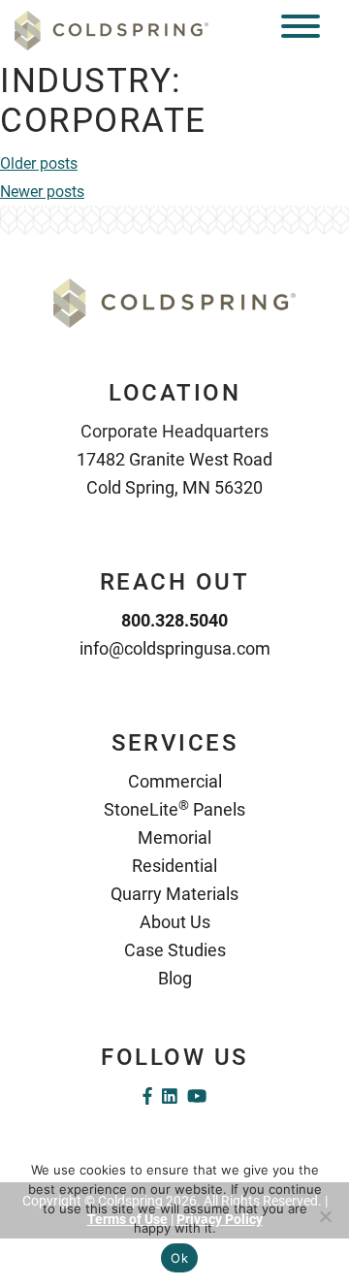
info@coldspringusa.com (174, 648)
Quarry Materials (174, 894)
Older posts (39, 163)
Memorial (174, 837)
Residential (174, 865)
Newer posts (42, 191)
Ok (179, 1258)
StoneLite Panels (174, 809)
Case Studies (175, 950)
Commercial (175, 781)
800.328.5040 (174, 620)
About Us (175, 922)
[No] (324, 1216)
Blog (175, 978)
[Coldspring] (111, 29)
